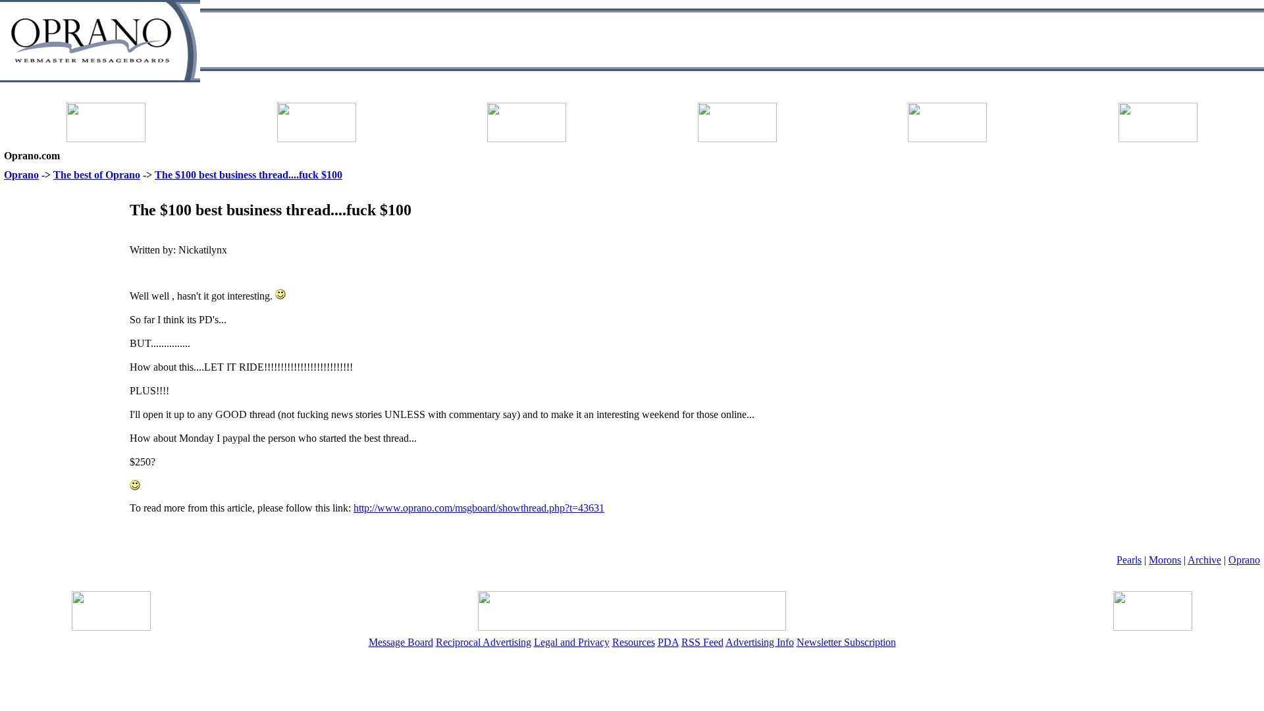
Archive (1204, 560)
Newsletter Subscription (846, 642)
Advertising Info (759, 642)
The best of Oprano (96, 174)
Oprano (21, 174)
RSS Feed (702, 642)
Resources (633, 642)
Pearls (1129, 560)
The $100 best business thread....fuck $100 (248, 174)
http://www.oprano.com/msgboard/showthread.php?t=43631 (479, 508)
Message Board (401, 642)
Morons (1165, 560)
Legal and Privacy (572, 642)
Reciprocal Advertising (483, 642)
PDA (668, 642)
